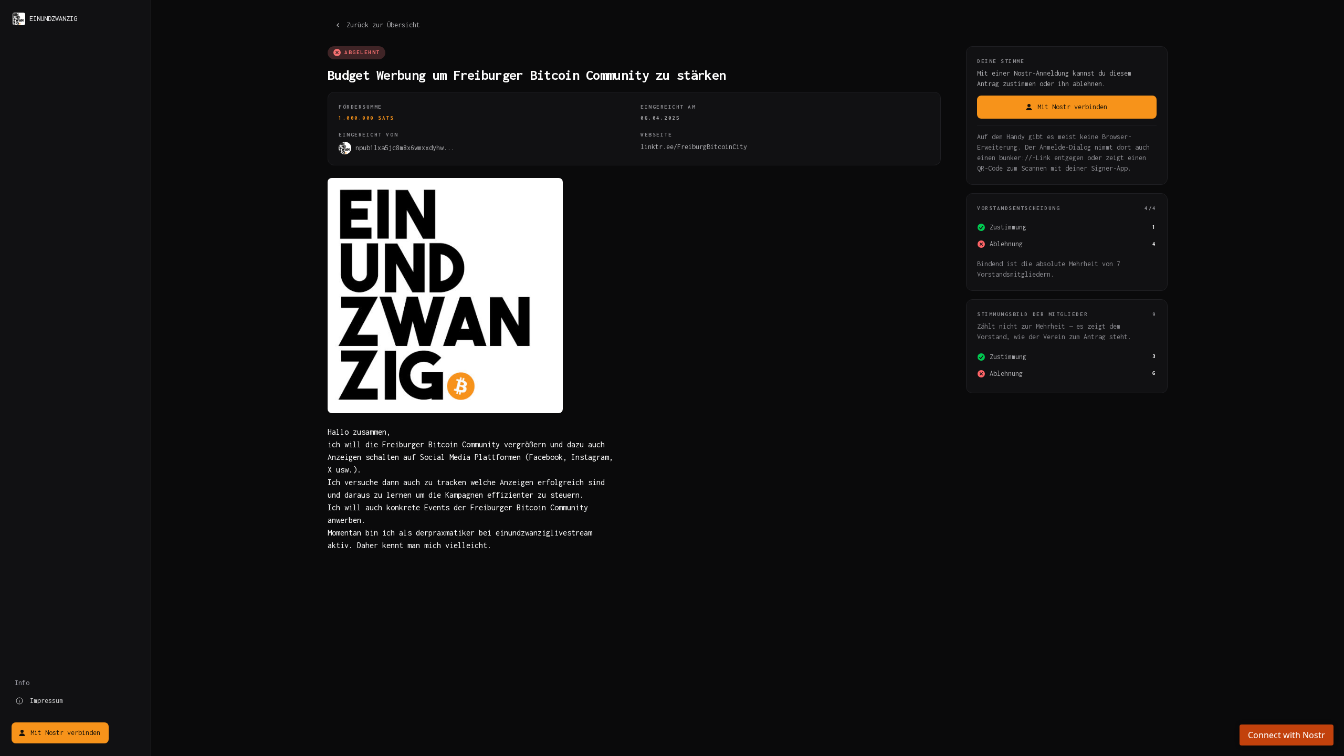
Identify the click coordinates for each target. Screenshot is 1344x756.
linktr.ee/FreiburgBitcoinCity (693, 147)
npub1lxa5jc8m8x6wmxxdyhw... (405, 148)
